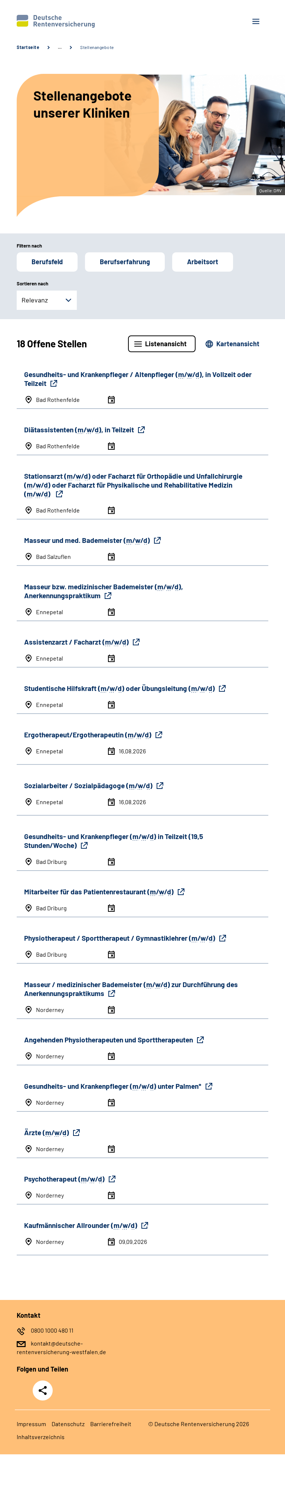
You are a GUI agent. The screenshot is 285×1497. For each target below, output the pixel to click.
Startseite (28, 47)
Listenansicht (166, 344)
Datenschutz (68, 1423)
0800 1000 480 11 (52, 1330)
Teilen (42, 1390)
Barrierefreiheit (110, 1423)
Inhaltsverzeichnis (41, 1436)
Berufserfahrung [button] (125, 262)
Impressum (31, 1423)
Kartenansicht (237, 344)
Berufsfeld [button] (47, 262)
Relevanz (35, 300)
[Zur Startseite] (77, 21)
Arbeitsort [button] (202, 262)
